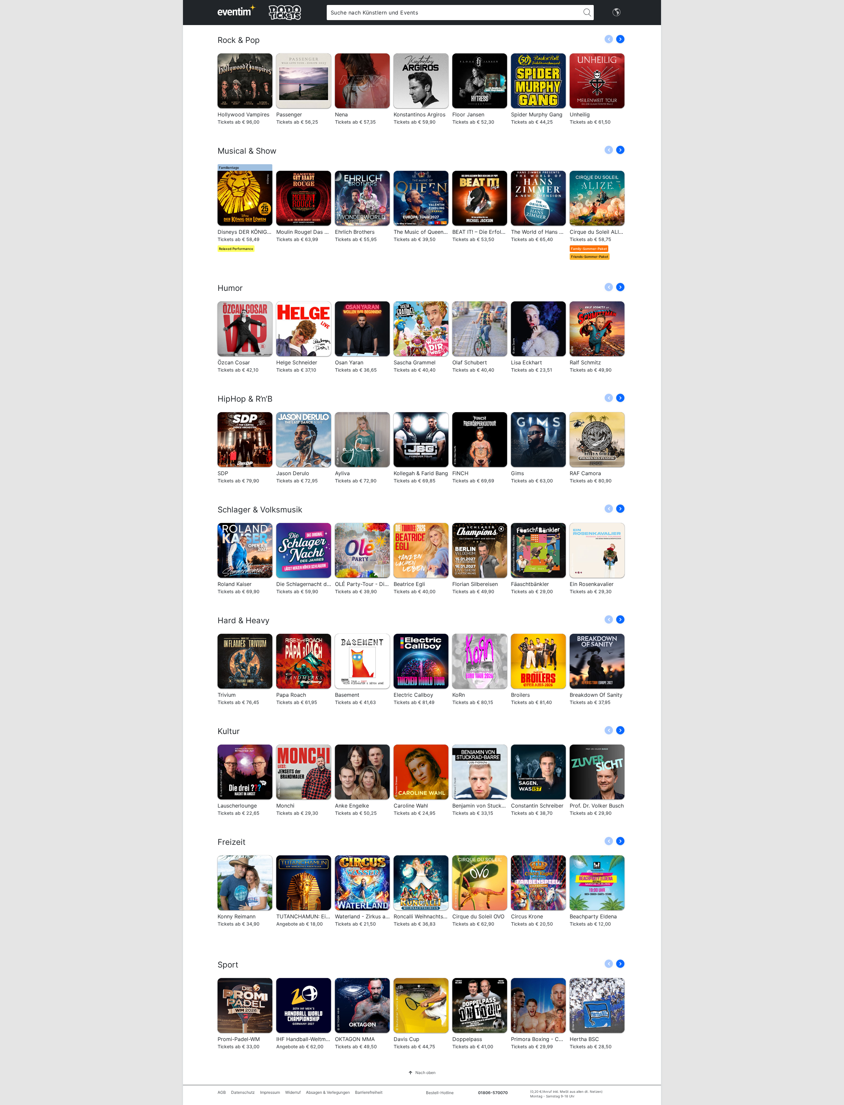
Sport (228, 964)
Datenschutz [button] (243, 1092)
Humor (230, 288)
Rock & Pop (239, 40)
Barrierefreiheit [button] (368, 1092)
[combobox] (454, 12)
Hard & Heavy (243, 620)
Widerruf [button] (293, 1092)
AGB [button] (222, 1092)
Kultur (229, 731)
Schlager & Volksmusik (260, 509)
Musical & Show (247, 151)
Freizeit (232, 842)
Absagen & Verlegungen (328, 1092)
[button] (620, 39)
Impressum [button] (270, 1092)
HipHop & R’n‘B (245, 399)
